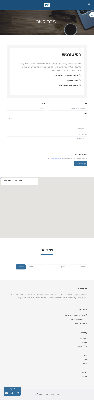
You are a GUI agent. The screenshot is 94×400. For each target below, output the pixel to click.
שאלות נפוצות (82, 346)
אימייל (85, 114)
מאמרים (84, 342)
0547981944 (72, 80)
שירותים (84, 359)
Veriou (40, 394)
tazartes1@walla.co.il (68, 85)
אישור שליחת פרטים (81, 154)
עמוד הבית (83, 338)
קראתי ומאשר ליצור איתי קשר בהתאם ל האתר (66, 158)
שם (86, 103)
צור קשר (21, 267)
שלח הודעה (80, 164)
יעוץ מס (84, 373)
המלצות (84, 376)
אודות (85, 355)
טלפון (43, 103)
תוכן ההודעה (83, 134)
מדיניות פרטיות (56, 158)
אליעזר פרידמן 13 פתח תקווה (66, 75)
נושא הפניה (83, 124)
